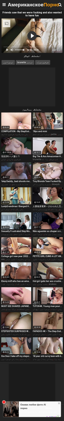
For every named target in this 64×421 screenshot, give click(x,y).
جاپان (10, 159)
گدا (17, 284)
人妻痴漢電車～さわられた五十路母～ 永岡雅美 (48, 206)
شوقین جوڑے (42, 62)
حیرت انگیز (26, 284)
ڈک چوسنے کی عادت (41, 209)
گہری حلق (16, 184)
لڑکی (3, 159)
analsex (52, 284)
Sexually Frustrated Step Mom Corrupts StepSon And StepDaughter (16, 231)
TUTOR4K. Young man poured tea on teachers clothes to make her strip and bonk (48, 306)
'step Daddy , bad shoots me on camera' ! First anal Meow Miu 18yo (16, 181)
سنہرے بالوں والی (42, 184)
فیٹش (51, 159)
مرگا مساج (11, 309)
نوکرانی (5, 209)
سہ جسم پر (6, 184)
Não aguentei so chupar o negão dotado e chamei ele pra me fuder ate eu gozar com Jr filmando (48, 231)
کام (13, 209)
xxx (3, 259)
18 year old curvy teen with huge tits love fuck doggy (48, 356)
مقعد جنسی (42, 284)
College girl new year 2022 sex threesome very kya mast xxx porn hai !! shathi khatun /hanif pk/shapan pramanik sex (16, 256)
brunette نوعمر (25, 62)
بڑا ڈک (45, 159)
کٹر (3, 309)
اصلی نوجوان (39, 334)
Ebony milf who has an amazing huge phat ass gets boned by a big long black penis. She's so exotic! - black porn (16, 281)
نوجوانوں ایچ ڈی (41, 309)
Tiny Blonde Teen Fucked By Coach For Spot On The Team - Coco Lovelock (48, 181)
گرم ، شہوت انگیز (41, 259)
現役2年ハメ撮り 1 (10, 156)
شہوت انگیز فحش (22, 234)
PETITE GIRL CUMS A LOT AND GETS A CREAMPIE (48, 256)
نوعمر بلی (30, 134)
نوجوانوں (8, 62)
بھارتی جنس (26, 359)
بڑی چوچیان (7, 234)
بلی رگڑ (19, 209)
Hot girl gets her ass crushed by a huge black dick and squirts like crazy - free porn (48, 281)
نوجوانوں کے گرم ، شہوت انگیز (21, 334)
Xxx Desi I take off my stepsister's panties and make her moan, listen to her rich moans (16, 356)
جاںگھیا (19, 134)
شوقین (17, 159)
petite (54, 134)
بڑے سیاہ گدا (8, 284)
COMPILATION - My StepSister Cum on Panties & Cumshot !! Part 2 (16, 131)
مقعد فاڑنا (28, 184)
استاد (54, 309)
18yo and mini (40, 131)
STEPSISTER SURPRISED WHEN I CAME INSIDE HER (16, 331)
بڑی (35, 284)
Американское (15, 5)
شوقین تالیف (7, 134)
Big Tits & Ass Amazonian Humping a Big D (48, 156)
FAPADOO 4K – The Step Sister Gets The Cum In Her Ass (48, 331)
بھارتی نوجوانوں (10, 359)
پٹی (60, 309)
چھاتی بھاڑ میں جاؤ (43, 359)
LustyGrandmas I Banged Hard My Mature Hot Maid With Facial (16, 206)
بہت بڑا (58, 359)
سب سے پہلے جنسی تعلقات (29, 309)
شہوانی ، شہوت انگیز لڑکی (18, 259)
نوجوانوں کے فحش (41, 134)
